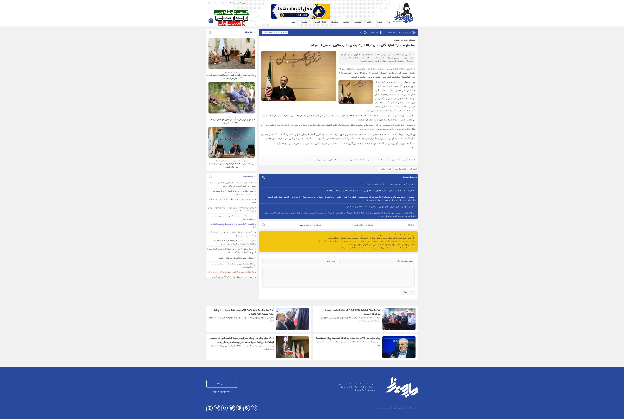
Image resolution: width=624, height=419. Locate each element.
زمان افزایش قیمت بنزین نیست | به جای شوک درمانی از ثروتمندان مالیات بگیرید (231, 209)
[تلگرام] (217, 408)
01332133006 (221, 391)
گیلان (379, 22)
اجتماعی (304, 22)
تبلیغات (223, 2)
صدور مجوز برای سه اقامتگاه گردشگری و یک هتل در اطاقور (232, 201)
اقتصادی (358, 22)
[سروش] (224, 408)
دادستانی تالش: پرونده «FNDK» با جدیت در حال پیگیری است (231, 265)
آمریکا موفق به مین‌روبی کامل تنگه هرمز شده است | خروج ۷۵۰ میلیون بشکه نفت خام (231, 250)
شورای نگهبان (385, 169)
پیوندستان (212, 2)
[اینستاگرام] (209, 408)
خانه (389, 22)
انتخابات (413, 169)
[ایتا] (239, 408)
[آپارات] (254, 408)
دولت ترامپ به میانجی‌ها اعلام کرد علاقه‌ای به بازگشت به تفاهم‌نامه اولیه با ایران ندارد (235, 242)
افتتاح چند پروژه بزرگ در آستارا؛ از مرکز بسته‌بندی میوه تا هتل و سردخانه (233, 192)
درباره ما (233, 2)
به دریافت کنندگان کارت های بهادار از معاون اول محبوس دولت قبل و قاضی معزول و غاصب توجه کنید (369, 190)
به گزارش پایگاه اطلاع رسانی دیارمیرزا (396, 69)
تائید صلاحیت (400, 169)
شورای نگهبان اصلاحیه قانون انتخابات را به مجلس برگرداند (389, 184)
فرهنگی (334, 22)
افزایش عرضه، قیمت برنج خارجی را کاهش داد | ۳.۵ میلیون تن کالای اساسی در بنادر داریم (233, 184)
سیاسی (346, 22)
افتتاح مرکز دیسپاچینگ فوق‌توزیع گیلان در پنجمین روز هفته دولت (232, 217)
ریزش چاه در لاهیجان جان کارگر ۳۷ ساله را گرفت (233, 277)
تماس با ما (243, 2)
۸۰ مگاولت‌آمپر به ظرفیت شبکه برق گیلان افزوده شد (230, 272)
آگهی (294, 22)
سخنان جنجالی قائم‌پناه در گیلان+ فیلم (236, 258)
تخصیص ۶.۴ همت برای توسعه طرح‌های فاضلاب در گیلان (233, 226)
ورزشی (370, 22)
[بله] (246, 408)
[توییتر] (232, 408)
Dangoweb (370, 390)
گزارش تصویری (319, 22)
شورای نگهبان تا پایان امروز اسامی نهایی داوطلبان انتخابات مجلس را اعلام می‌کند (379, 206)
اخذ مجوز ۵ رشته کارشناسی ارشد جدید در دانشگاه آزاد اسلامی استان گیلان (232, 234)
